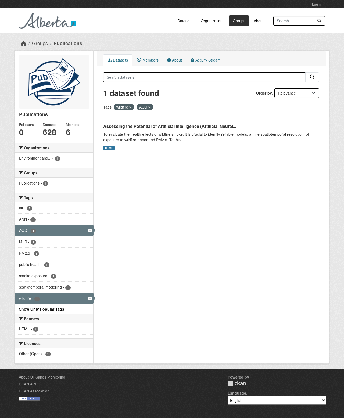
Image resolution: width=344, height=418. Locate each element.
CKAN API (27, 384)
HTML (109, 148)
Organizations (212, 20)
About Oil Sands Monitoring (42, 377)
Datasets (184, 20)
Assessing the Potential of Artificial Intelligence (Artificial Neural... (169, 126)
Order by (264, 93)
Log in (317, 4)
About (259, 20)
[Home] (23, 43)
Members (150, 60)
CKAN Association (34, 391)
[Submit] (319, 21)
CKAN (237, 383)
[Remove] (130, 107)
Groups (239, 20)
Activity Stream (207, 60)
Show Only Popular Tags (41, 309)
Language (237, 393)
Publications (67, 43)
